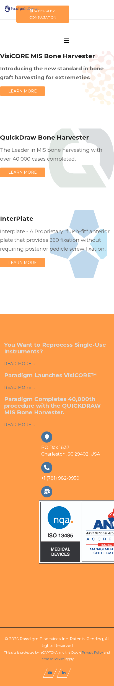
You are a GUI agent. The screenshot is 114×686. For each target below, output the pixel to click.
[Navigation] (66, 40)
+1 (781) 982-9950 (60, 478)
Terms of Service (52, 659)
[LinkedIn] (64, 673)
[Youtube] (50, 673)
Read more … (19, 363)
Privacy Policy (92, 652)
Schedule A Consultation (42, 14)
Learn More (22, 91)
